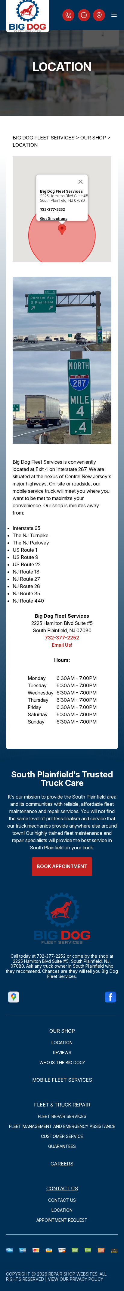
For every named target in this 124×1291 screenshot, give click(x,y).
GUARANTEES (62, 1146)
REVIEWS (62, 1052)
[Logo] (27, 16)
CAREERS (62, 1164)
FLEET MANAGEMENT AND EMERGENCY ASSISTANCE (62, 1126)
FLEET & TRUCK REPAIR (62, 1105)
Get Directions (53, 218)
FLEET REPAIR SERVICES (62, 1116)
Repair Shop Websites (73, 1273)
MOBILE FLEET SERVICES (62, 1080)
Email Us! (62, 645)
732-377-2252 (52, 209)
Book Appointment (62, 866)
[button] (62, 230)
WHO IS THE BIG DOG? (62, 1062)
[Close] (80, 182)
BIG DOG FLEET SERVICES (44, 138)
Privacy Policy (86, 1279)
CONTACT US (62, 1188)
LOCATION (25, 145)
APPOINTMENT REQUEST (62, 1220)
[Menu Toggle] (114, 15)
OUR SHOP (93, 138)
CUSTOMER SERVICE (62, 1136)
